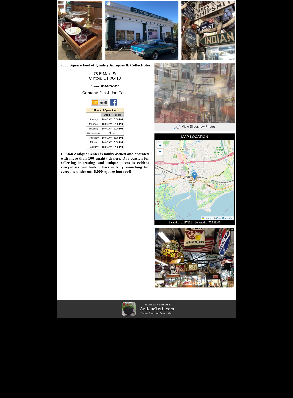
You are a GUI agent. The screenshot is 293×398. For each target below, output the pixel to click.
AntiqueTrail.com (157, 308)
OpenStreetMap (224, 218)
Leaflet (208, 218)
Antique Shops (148, 313)
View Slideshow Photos (198, 126)
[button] (194, 176)
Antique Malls (166, 313)
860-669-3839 (110, 86)
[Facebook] (114, 102)
